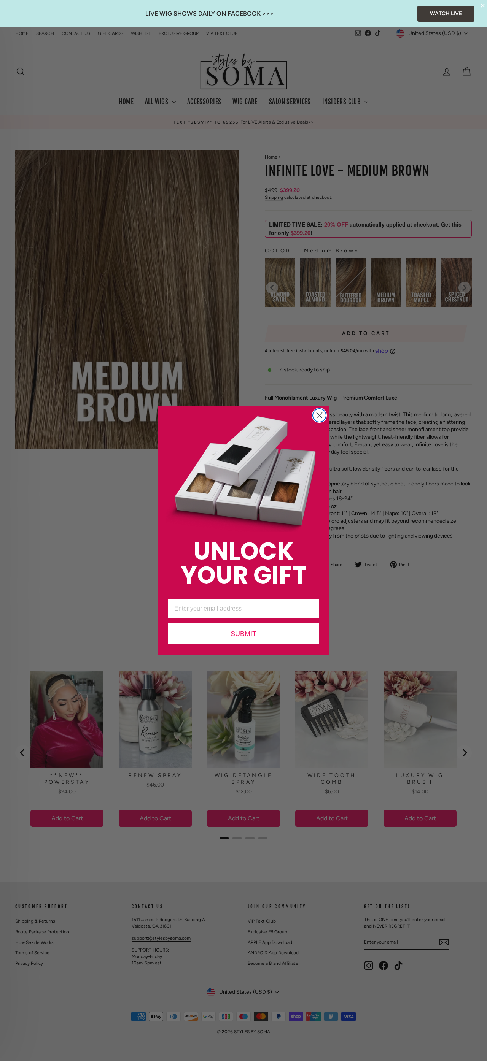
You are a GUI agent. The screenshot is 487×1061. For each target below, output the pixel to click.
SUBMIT (243, 634)
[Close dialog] (319, 415)
